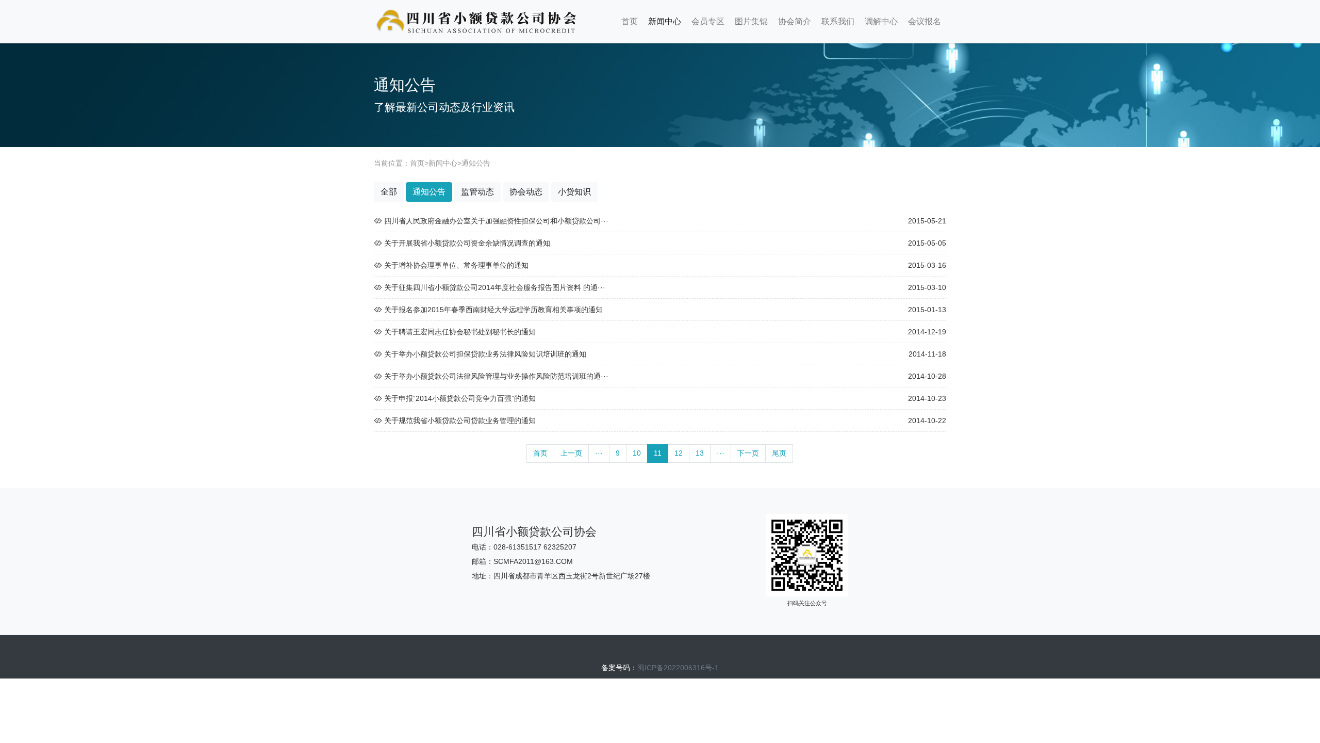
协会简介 (794, 21)
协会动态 (525, 191)
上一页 (571, 453)
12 (678, 453)
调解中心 (881, 21)
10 (637, 453)
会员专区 (707, 21)
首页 (629, 21)
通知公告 (475, 163)
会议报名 (924, 21)
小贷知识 (574, 191)
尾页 (779, 453)
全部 (389, 191)
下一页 (748, 453)
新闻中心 (664, 21)
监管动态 (477, 191)
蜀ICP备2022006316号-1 (678, 668)
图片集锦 (751, 21)
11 (658, 453)
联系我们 (837, 21)
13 (700, 453)
